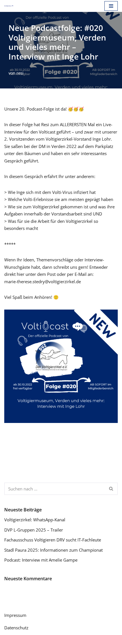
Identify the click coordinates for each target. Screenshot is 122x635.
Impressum (15, 615)
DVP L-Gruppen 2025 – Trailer (33, 530)
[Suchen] (111, 488)
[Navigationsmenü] (111, 6)
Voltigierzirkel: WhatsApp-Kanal (34, 519)
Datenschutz (16, 627)
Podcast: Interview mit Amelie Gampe (40, 560)
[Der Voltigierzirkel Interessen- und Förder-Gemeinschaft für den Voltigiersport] (8, 6)
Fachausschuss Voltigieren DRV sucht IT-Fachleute (52, 540)
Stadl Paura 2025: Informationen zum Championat (53, 550)
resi (20, 73)
